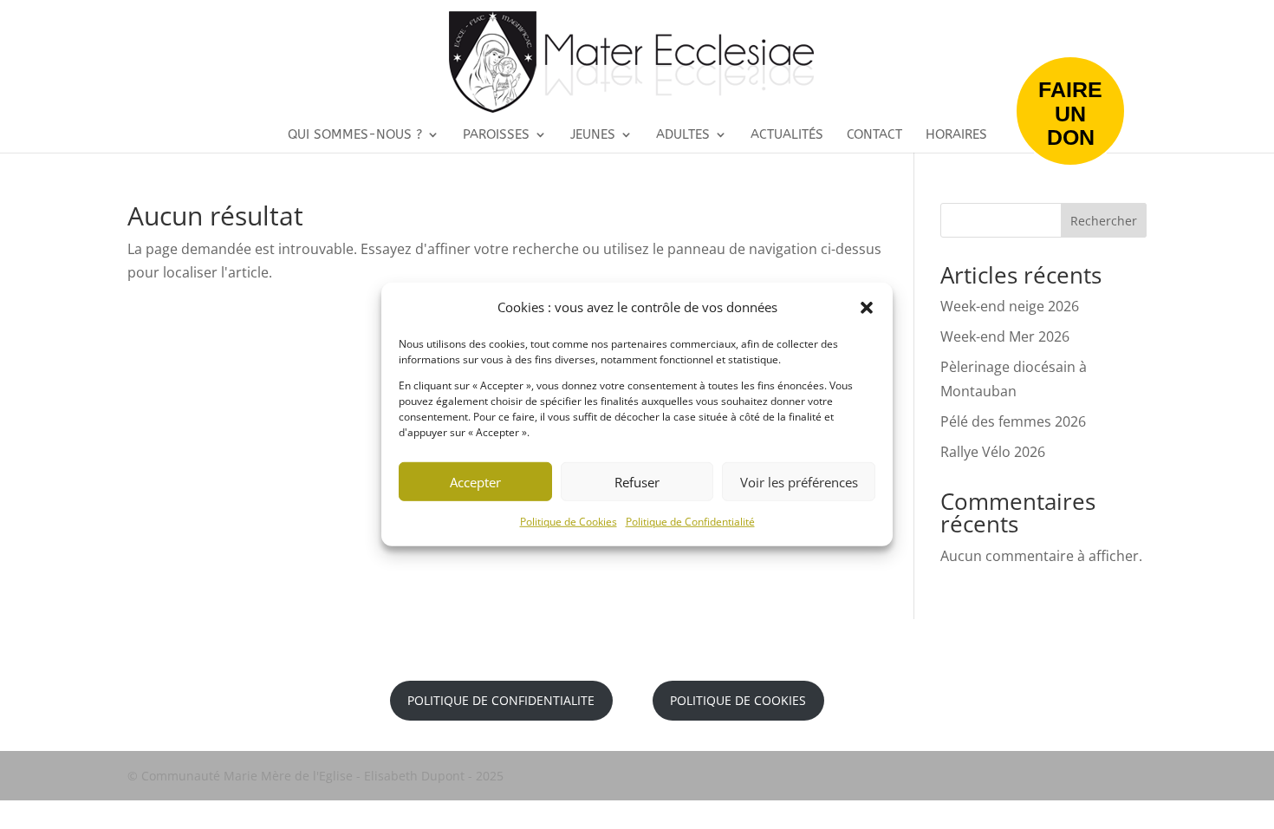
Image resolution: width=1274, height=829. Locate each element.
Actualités (787, 135)
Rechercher (1103, 220)
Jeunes (592, 135)
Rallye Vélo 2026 (992, 451)
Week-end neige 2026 (1009, 306)
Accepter (475, 482)
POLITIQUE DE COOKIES (738, 700)
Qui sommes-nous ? (355, 135)
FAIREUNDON (1070, 113)
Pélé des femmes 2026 (1013, 421)
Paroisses (496, 135)
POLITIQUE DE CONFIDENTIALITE (501, 700)
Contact (874, 135)
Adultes (683, 135)
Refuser (637, 482)
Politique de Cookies (568, 521)
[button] (866, 307)
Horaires (956, 135)
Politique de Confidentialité (690, 521)
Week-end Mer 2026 (1004, 336)
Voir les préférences (799, 482)
